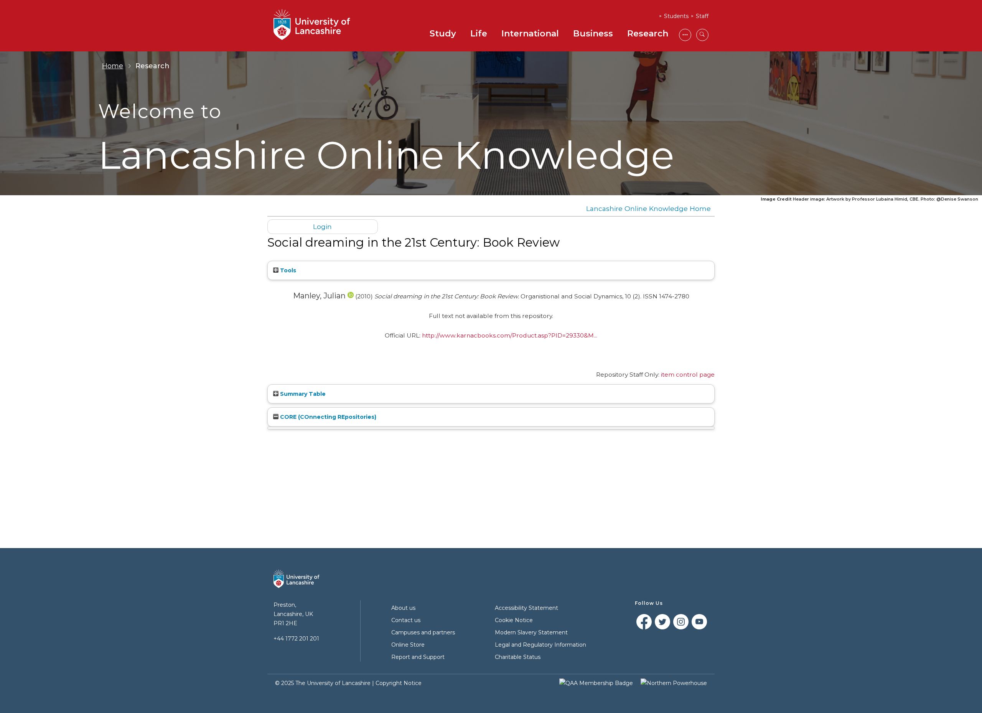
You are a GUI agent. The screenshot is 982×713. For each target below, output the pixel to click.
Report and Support (418, 657)
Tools (287, 270)
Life (478, 33)
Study (443, 33)
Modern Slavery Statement (531, 632)
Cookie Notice (514, 620)
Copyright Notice (399, 683)
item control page (688, 374)
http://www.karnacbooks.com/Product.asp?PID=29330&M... (509, 335)
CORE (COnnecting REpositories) (327, 416)
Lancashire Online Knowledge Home (648, 208)
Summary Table (302, 393)
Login (322, 226)
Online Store (408, 644)
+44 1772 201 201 (296, 638)
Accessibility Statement (526, 607)
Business (593, 33)
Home (112, 66)
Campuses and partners (423, 632)
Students (676, 16)
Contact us (405, 620)
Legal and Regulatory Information (540, 644)
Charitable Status (517, 657)
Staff (702, 16)
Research (647, 33)
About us (403, 607)
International (530, 33)
